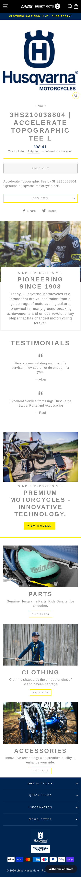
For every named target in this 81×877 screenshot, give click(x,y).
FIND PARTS (40, 614)
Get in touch (40, 783)
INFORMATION (40, 807)
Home (39, 106)
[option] (40, 16)
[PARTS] (40, 566)
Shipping (34, 151)
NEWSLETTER (40, 819)
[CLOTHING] (40, 645)
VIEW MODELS (39, 525)
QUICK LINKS (40, 795)
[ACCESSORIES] (40, 723)
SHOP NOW (40, 692)
